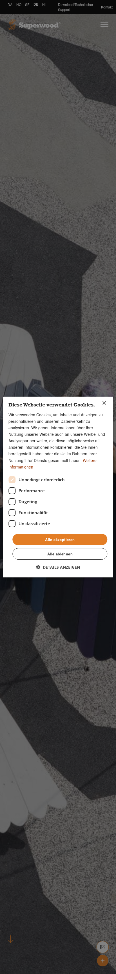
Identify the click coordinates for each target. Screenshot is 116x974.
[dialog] (58, 487)
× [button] (104, 403)
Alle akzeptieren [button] (60, 539)
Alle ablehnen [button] (60, 554)
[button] (58, 567)
